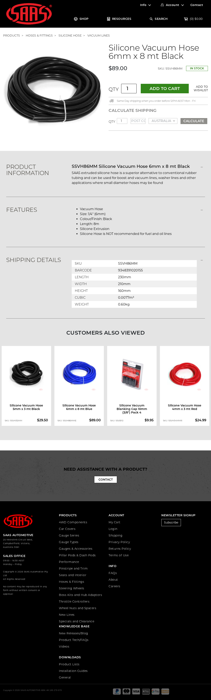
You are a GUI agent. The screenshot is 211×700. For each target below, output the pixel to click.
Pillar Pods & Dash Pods (77, 555)
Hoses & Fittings (71, 582)
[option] (26, 386)
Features (21, 209)
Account (172, 5)
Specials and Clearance (76, 621)
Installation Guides (73, 671)
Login (113, 529)
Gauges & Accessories (75, 549)
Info (143, 5)
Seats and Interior (72, 575)
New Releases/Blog (73, 633)
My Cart (115, 522)
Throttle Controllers (74, 601)
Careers (114, 586)
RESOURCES (121, 19)
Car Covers (67, 529)
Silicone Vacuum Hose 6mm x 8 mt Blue (79, 407)
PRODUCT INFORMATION (27, 169)
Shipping (115, 535)
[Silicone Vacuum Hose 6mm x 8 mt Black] (52, 93)
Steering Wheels (71, 588)
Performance (69, 562)
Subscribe (171, 522)
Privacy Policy (119, 542)
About (113, 580)
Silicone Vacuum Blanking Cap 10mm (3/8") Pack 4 (132, 409)
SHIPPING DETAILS (33, 259)
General (65, 677)
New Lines (67, 615)
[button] (200, 88)
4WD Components (73, 522)
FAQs (113, 573)
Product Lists (69, 664)
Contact (196, 5)
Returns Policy (120, 549)
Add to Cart (165, 88)
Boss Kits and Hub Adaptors (80, 595)
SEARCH (161, 19)
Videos (64, 646)
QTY (114, 89)
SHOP (84, 19)
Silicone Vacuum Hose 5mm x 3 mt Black (26, 407)
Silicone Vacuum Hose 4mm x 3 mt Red (184, 407)
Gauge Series (69, 535)
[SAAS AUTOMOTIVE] (29, 13)
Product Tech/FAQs (74, 640)
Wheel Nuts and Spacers (77, 608)
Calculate (193, 121)
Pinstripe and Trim (73, 568)
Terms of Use (119, 555)
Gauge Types (69, 542)
